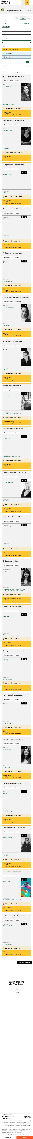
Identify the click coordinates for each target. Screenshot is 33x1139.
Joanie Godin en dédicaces (12, 872)
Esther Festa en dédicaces (12, 607)
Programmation (13, 10)
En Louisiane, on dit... (10, 561)
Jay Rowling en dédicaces (12, 783)
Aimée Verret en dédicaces (12, 209)
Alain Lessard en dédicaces (12, 253)
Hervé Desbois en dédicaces (13, 695)
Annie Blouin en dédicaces (12, 341)
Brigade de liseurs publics (12, 386)
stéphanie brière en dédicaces (13, 120)
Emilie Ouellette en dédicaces (13, 517)
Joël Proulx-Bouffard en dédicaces (15, 916)
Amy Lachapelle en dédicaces (13, 76)
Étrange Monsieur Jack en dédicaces (16, 651)
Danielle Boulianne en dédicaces (14, 473)
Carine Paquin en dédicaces (13, 428)
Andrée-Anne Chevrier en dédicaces (16, 297)
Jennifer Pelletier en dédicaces (14, 828)
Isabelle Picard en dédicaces (13, 739)
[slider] (2, 41)
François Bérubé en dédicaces (13, 165)
